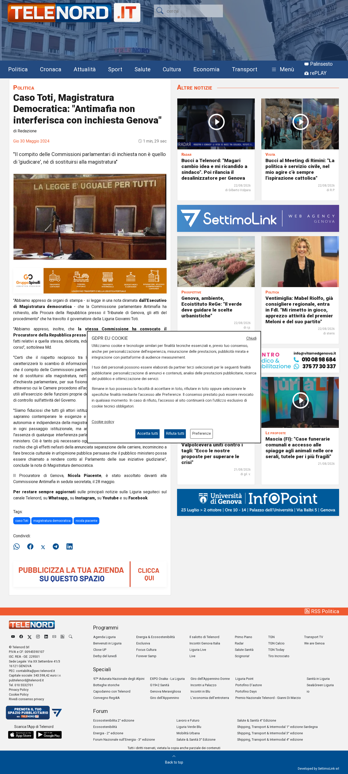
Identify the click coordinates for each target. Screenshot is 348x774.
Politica (18, 69)
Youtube (110, 498)
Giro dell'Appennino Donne (210, 679)
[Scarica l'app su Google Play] (49, 735)
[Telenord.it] (34, 712)
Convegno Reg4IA (106, 698)
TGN (271, 637)
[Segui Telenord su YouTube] (13, 637)
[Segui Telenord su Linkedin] (46, 637)
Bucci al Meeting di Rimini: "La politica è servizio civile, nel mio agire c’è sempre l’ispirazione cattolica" (299, 169)
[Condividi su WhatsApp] (18, 546)
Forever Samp (146, 656)
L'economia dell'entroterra (210, 698)
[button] (282, 69)
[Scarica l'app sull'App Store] (21, 735)
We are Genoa (314, 643)
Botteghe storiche (106, 685)
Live (192, 656)
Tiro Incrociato (278, 656)
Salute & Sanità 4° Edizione (256, 720)
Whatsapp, (58, 498)
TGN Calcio (276, 643)
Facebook (138, 498)
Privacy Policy (19, 690)
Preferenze (201, 433)
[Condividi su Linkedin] (69, 546)
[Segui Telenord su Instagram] (38, 637)
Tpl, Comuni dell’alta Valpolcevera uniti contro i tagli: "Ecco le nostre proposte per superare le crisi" (212, 450)
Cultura (172, 69)
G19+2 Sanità (159, 685)
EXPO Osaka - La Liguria (167, 679)
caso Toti (21, 521)
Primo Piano (243, 637)
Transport (244, 69)
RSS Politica (324, 611)
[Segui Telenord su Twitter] (29, 637)
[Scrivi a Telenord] (54, 637)
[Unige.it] (258, 502)
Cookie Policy (19, 694)
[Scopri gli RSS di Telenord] (62, 637)
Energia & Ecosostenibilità (155, 637)
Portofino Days (246, 691)
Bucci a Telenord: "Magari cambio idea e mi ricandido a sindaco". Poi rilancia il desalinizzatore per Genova (214, 169)
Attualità (85, 69)
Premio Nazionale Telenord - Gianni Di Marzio (268, 698)
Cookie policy (103, 422)
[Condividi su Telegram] (55, 546)
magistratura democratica (52, 521)
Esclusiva (143, 643)
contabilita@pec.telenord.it (35, 671)
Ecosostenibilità (105, 727)
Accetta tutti (147, 433)
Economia (206, 69)
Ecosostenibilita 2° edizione (113, 720)
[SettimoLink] (258, 218)
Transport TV (313, 637)
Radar (239, 643)
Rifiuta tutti (175, 433)
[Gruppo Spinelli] (90, 280)
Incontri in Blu (200, 691)
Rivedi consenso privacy (26, 699)
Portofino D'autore (248, 685)
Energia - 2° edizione (108, 733)
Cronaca (50, 69)
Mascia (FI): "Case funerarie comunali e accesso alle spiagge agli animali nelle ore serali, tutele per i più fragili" (299, 447)
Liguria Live (198, 650)
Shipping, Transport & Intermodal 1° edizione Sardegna (277, 727)
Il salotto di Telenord (204, 637)
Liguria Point (244, 679)
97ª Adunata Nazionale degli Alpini (118, 679)
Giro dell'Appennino (164, 698)
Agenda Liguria (104, 637)
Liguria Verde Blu (189, 727)
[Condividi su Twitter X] (43, 546)
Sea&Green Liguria (320, 685)
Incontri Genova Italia (205, 643)
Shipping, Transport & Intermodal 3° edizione (270, 733)
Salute (143, 69)
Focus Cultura (146, 650)
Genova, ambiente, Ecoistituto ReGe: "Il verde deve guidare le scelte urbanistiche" (211, 307)
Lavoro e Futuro (188, 720)
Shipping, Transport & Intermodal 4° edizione (270, 739)
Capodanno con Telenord (111, 691)
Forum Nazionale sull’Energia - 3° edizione (124, 739)
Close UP (99, 650)
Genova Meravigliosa (165, 691)
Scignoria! (242, 656)
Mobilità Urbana (188, 733)
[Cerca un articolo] (70, 637)
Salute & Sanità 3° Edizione (196, 739)
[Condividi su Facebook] (30, 546)
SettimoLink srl (328, 768)
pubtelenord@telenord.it (26, 680)
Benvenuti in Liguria (107, 643)
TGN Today (276, 650)
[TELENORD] (32, 625)
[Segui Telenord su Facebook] (21, 637)
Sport (115, 69)
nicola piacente (86, 521)
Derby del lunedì (105, 656)
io (308, 691)
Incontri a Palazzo (204, 685)
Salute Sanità (244, 650)
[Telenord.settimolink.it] (90, 573)
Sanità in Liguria (318, 679)
